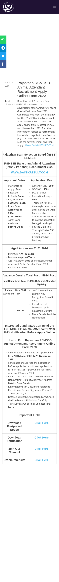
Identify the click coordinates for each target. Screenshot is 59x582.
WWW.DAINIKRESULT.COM (39, 145)
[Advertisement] (29, 51)
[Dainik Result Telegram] (3, 47)
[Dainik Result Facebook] (2, 64)
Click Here (42, 422)
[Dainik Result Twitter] (3, 55)
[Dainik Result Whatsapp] (2, 39)
